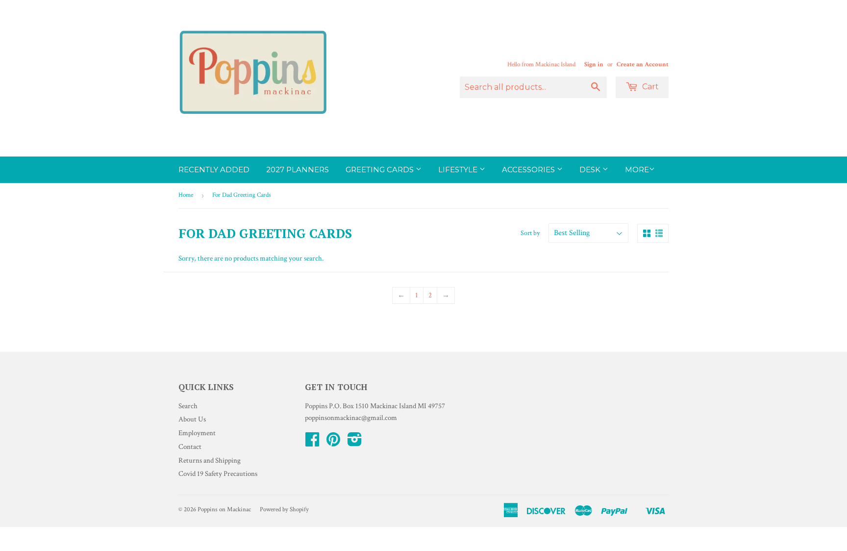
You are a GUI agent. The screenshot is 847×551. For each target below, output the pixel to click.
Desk (590, 169)
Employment (197, 433)
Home (185, 195)
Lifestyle (458, 169)
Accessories (529, 169)
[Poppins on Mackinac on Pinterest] (333, 442)
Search (188, 406)
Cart (649, 86)
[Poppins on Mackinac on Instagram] (354, 442)
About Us (192, 419)
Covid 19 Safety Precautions (217, 473)
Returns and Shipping (209, 460)
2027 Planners (297, 169)
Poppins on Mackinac (224, 509)
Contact (189, 446)
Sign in (593, 64)
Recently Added (213, 169)
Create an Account (643, 64)
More (637, 169)
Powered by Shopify (284, 509)
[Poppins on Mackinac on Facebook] (312, 442)
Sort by (530, 233)
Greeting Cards (381, 169)
